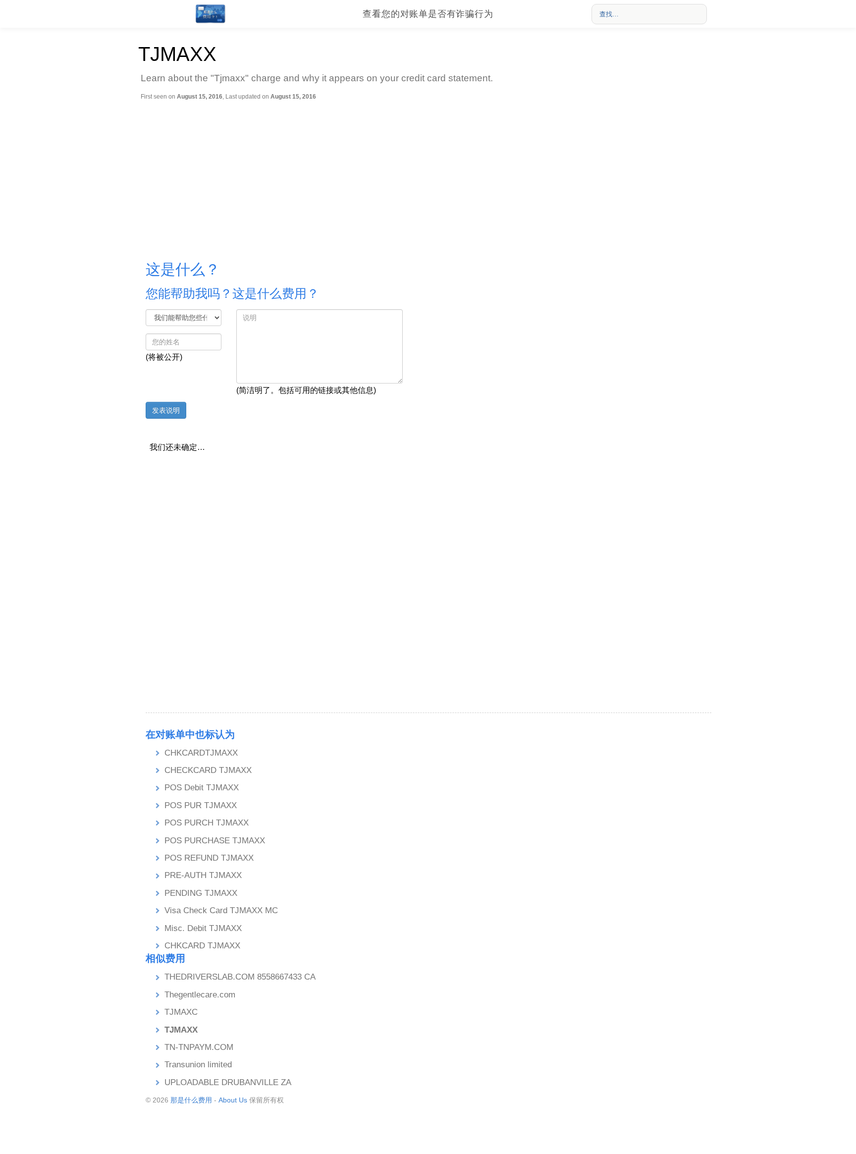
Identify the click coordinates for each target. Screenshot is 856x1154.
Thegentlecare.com (199, 994)
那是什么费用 (191, 1100)
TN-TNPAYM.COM (198, 1047)
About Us (232, 1100)
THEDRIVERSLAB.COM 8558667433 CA (240, 977)
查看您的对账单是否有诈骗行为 (428, 14)
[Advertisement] (430, 175)
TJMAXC (181, 1012)
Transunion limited (198, 1064)
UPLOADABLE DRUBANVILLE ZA (227, 1082)
